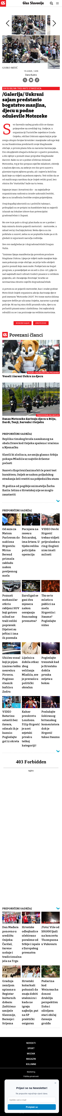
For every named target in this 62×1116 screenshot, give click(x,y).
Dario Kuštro (31, 75)
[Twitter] (25, 80)
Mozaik (31, 1053)
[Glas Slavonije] (3, 5)
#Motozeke (40, 323)
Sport (31, 1048)
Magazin (31, 1059)
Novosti (31, 1043)
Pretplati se (32, 1107)
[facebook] (37, 80)
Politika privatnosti (31, 1076)
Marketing (31, 1072)
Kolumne (31, 1064)
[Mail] (31, 80)
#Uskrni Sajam (22, 323)
